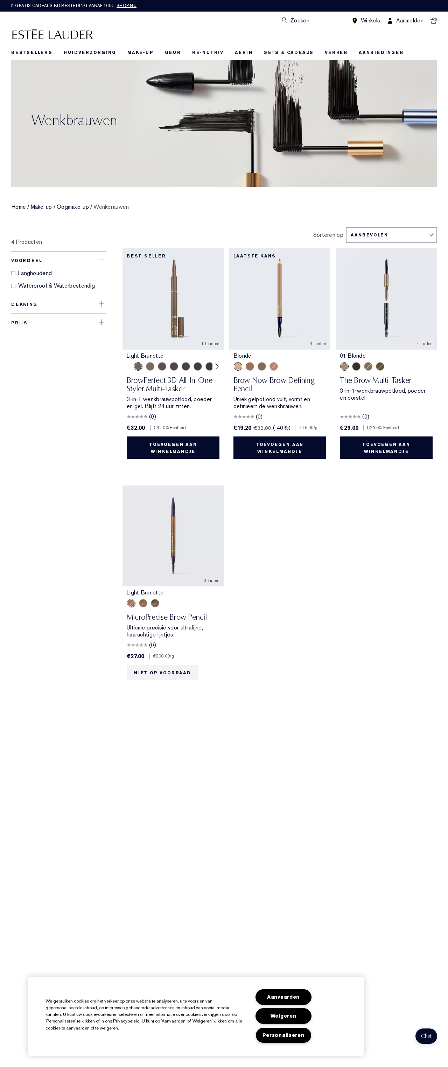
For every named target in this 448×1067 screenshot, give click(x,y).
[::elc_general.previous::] (131, 366)
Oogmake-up (73, 207)
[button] (426, 1036)
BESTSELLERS (31, 52)
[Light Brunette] (138, 366)
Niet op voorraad (162, 673)
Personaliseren (283, 1035)
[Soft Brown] (273, 366)
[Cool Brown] (185, 366)
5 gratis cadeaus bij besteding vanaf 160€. (73, 5)
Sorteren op (328, 235)
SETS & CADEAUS (289, 52)
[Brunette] (162, 366)
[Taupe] (150, 366)
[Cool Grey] (173, 366)
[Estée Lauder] (52, 33)
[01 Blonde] (344, 366)
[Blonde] (238, 366)
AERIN (244, 52)
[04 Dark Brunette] (380, 366)
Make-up (41, 207)
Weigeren (283, 1016)
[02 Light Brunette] (368, 366)
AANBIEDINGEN (381, 52)
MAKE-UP (140, 52)
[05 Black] (356, 366)
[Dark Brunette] (209, 366)
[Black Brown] (261, 366)
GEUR (173, 52)
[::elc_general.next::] (215, 366)
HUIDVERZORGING (90, 52)
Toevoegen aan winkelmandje (173, 448)
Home (18, 207)
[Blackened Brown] (197, 366)
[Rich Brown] (249, 366)
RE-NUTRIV (208, 52)
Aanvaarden (283, 997)
